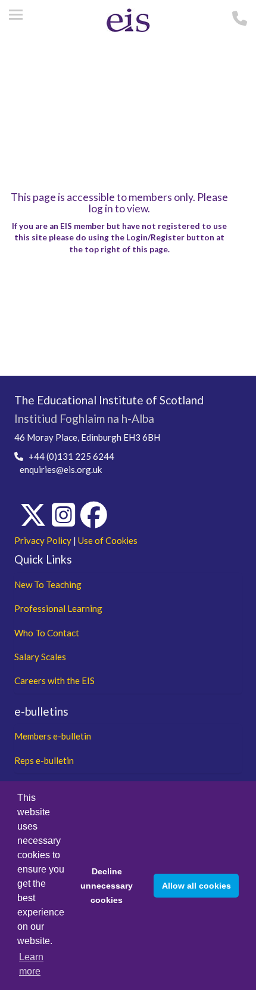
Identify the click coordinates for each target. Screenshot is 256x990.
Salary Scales (40, 656)
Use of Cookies (108, 540)
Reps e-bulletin (44, 760)
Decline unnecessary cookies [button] (106, 886)
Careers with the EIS (54, 680)
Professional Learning (58, 608)
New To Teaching (48, 584)
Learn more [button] (31, 964)
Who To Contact (46, 632)
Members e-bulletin (52, 736)
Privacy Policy (42, 540)
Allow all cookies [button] (196, 885)
